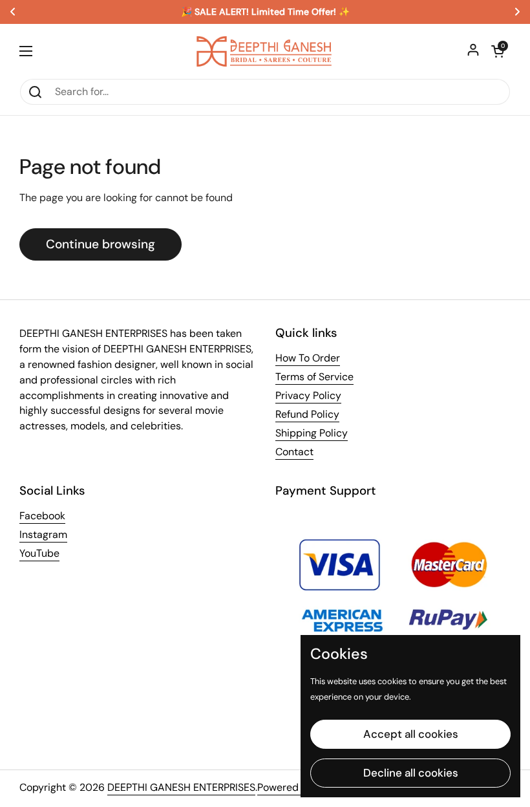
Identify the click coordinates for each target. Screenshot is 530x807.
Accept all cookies (410, 734)
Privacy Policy (308, 395)
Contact (294, 451)
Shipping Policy (311, 433)
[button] (498, 51)
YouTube (39, 553)
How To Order (307, 358)
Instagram (43, 534)
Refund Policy (307, 414)
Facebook (42, 515)
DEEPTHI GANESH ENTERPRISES (181, 787)
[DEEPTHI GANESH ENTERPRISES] (265, 51)
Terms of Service (314, 376)
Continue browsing (100, 244)
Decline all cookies (410, 773)
